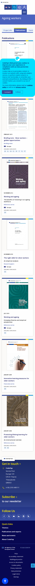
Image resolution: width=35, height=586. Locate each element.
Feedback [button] (33, 566)
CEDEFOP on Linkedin (19, 516)
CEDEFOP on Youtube (14, 516)
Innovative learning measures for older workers (16, 379)
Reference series (9, 204)
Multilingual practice (16, 559)
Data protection (16, 571)
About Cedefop (8, 539)
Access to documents (16, 562)
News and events (8, 535)
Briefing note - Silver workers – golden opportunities (15, 139)
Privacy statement (16, 568)
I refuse (18, 92)
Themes (5, 528)
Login (19, 7)
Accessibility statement (16, 556)
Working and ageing (11, 197)
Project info (8, 30)
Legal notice (16, 574)
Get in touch (10, 464)
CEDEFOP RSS (28, 516)
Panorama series (9, 384)
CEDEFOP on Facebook (4, 516)
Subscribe (8, 497)
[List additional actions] (10, 7)
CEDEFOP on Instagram (23, 516)
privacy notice (21, 87)
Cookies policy (16, 565)
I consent (7, 92)
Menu (24, 12)
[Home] (4, 2)
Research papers (9, 264)
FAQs (16, 554)
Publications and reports (11, 532)
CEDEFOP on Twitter (9, 516)
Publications (20, 30)
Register (24, 7)
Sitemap (16, 577)
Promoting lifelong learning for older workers (15, 435)
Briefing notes (8, 143)
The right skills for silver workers (16, 258)
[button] (5, 581)
